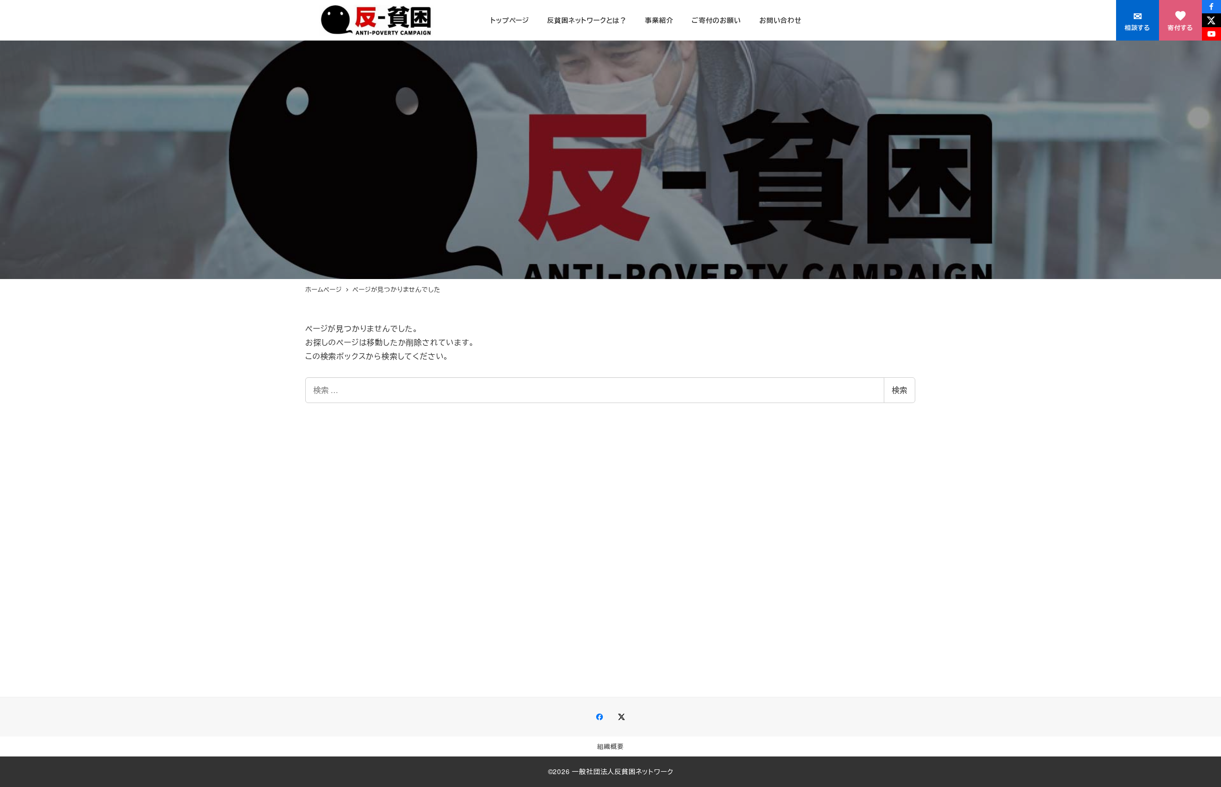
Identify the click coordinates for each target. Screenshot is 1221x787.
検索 (899, 389)
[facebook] (1211, 6)
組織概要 (610, 746)
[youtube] (1211, 34)
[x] (1211, 20)
